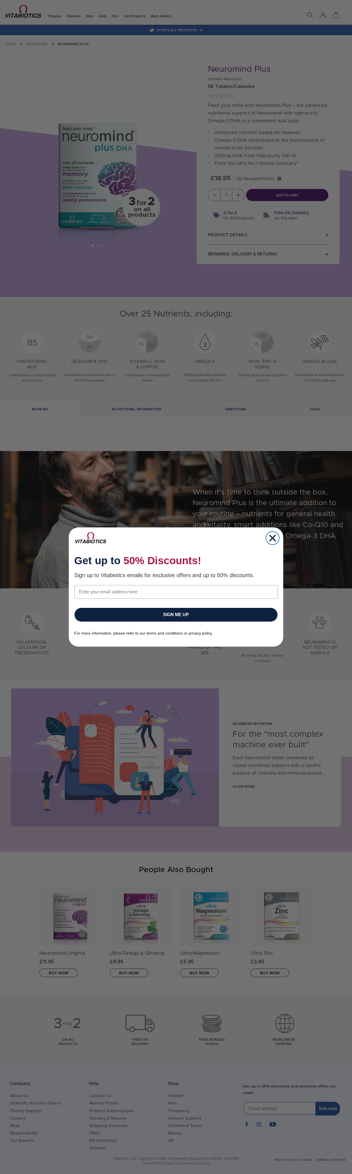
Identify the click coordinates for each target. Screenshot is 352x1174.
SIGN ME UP (176, 614)
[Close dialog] (272, 538)
